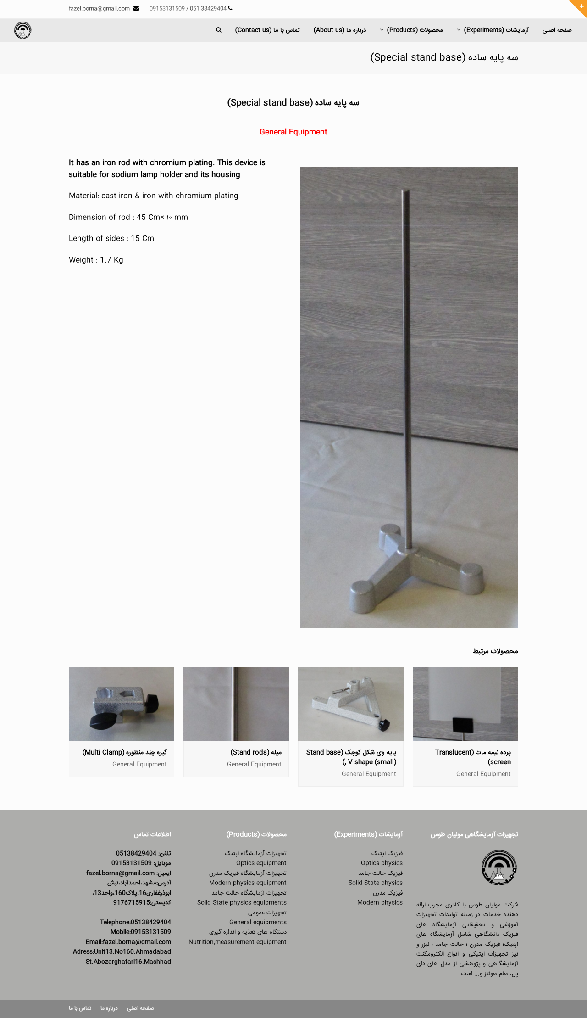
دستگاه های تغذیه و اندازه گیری (248, 932)
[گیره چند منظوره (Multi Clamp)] (121, 735)
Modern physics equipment (248, 883)
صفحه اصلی (140, 1008)
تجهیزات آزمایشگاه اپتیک (256, 853)
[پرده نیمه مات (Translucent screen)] (465, 735)
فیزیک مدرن (388, 893)
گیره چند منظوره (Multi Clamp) (125, 753)
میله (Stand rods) (256, 753)
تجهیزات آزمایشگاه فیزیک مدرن (248, 873)
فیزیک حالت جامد (380, 873)
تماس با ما (80, 1008)
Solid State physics (376, 883)
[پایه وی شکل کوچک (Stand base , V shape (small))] (351, 735)
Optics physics (382, 863)
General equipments (258, 922)
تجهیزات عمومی (267, 912)
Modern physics (380, 902)
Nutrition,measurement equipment (237, 942)
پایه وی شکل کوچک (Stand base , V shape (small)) (351, 757)
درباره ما (109, 1008)
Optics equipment (261, 863)
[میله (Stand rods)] (236, 735)
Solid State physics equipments (242, 902)
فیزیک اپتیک (387, 853)
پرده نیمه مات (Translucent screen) (473, 757)
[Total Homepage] (499, 885)
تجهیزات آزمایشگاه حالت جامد (249, 893)
